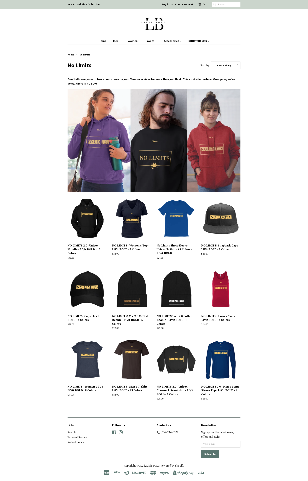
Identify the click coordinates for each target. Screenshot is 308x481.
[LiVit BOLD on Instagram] (121, 433)
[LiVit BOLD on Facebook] (114, 433)
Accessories (172, 41)
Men (116, 41)
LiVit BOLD (153, 465)
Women (133, 41)
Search (72, 432)
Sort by (205, 65)
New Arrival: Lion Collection (84, 4)
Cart (205, 4)
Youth (151, 41)
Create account (184, 4)
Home (102, 41)
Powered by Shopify (172, 465)
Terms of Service (77, 437)
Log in (165, 4)
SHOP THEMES (197, 41)
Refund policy (76, 442)
